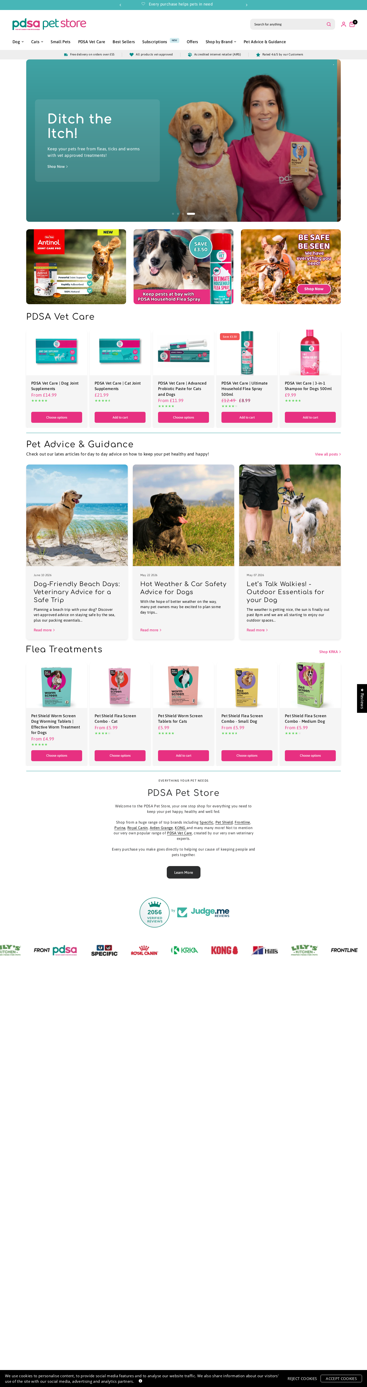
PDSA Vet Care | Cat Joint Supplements (118, 386)
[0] (351, 24)
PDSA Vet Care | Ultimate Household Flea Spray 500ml (244, 389)
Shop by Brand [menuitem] (219, 41)
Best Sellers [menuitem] (124, 41)
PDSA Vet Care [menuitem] (91, 41)
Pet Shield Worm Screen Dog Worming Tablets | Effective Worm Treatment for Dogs (55, 724)
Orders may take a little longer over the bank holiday (222, 4)
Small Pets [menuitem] (60, 41)
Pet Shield (224, 822)
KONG (180, 828)
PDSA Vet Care (179, 833)
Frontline (242, 822)
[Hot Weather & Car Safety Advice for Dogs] (183, 515)
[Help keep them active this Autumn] (199, 140)
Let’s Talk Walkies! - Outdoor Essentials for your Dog (285, 592)
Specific (206, 822)
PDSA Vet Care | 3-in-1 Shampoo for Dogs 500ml (308, 386)
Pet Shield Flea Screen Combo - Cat (115, 718)
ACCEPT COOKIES (341, 1378)
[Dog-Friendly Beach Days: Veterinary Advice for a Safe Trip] (77, 515)
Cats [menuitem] (35, 41)
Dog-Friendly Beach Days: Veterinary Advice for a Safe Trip (77, 592)
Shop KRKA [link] (328, 652)
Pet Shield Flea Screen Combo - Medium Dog (305, 718)
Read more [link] (43, 630)
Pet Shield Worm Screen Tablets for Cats (180, 718)
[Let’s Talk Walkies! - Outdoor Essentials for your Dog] (290, 515)
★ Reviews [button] (362, 698)
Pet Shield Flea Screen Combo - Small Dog (242, 718)
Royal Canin (137, 828)
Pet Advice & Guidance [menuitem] (265, 41)
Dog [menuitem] (16, 41)
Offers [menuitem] (192, 41)
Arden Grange (161, 828)
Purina (119, 828)
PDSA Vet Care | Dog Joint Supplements (55, 386)
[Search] (329, 24)
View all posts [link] (326, 454)
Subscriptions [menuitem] (154, 41)
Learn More (183, 872)
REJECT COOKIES (302, 1378)
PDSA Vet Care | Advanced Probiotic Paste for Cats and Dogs (182, 389)
